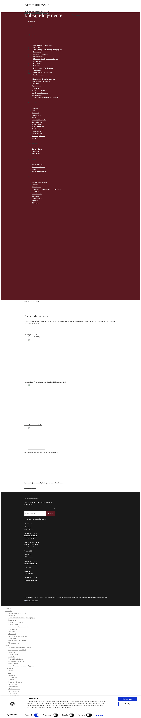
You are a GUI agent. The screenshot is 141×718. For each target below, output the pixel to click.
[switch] (55, 715)
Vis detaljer (99, 715)
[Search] (64, 15)
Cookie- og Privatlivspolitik (48, 597)
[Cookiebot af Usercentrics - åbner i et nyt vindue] (12, 715)
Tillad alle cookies (127, 699)
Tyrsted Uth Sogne (36, 5)
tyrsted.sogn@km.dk (30, 536)
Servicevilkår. (104, 597)
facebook (43, 519)
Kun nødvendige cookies (128, 704)
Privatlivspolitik (91, 597)
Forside (26, 301)
